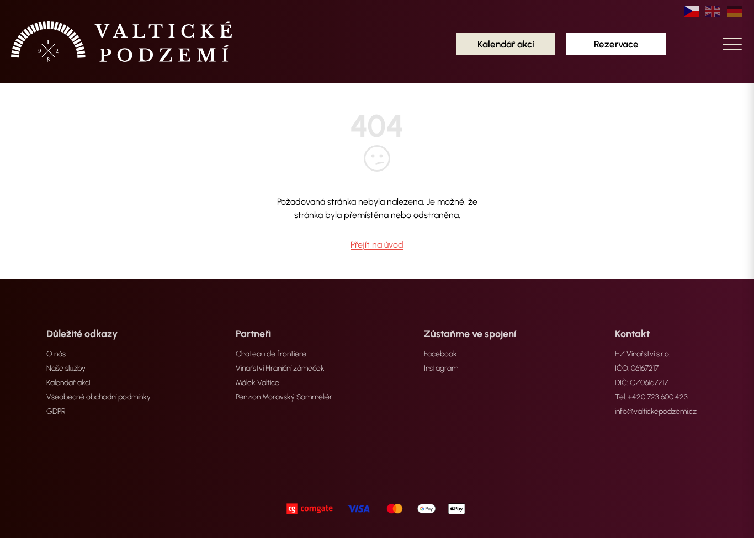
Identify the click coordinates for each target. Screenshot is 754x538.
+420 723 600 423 (658, 397)
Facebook (440, 354)
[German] (735, 11)
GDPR (56, 411)
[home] (121, 41)
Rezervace (616, 44)
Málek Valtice (257, 382)
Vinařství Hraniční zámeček (280, 368)
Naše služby (66, 368)
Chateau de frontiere (271, 354)
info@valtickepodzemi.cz (656, 411)
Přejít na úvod (377, 244)
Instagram (441, 368)
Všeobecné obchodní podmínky (98, 397)
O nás (56, 354)
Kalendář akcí (505, 44)
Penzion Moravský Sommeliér (284, 397)
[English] (713, 11)
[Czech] (692, 11)
